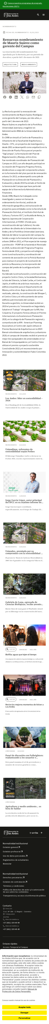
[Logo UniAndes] (11, 15)
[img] (11, 15)
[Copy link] (39, 97)
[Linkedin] (16, 97)
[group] (24, 392)
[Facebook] (5, 97)
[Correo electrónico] (33, 97)
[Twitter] (22, 97)
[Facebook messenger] (10, 97)
